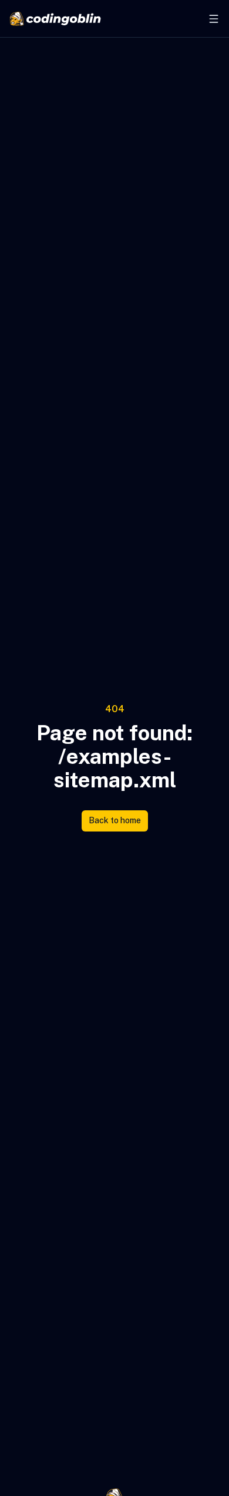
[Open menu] (213, 18)
